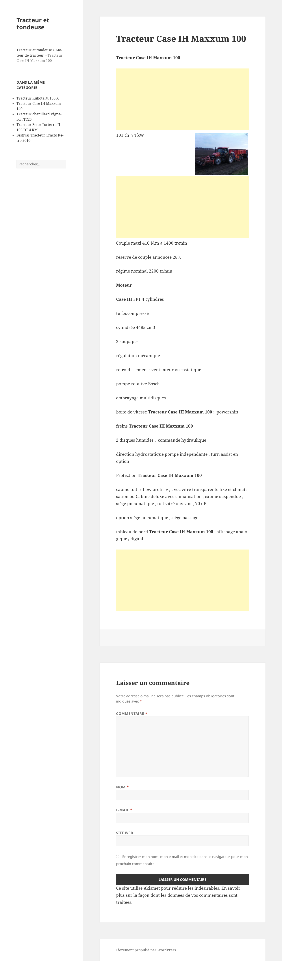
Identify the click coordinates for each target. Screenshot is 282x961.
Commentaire (131, 713)
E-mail (124, 810)
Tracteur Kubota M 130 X (38, 98)
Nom (122, 787)
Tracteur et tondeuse (33, 23)
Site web (124, 832)
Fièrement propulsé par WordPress (146, 950)
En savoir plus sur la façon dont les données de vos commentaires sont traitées (178, 895)
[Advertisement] (182, 99)
